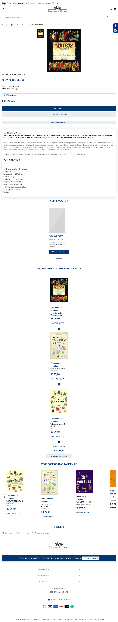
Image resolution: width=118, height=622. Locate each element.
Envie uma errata (60, 122)
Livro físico (12, 95)
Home (4, 25)
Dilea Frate (53, 371)
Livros (9, 25)
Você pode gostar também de (59, 464)
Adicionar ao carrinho (59, 114)
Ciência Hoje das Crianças (83, 504)
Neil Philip (53, 428)
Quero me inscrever (90, 558)
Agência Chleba (40, 619)
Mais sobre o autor (59, 251)
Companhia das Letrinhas (20, 25)
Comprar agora (59, 108)
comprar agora (57, 323)
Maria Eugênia (15, 89)
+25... (58, 246)
